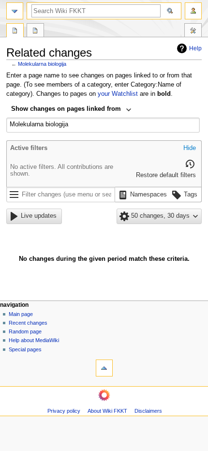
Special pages (25, 349)
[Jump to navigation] (14, 10)
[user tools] (193, 10)
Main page (21, 314)
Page (15, 31)
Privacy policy (63, 411)
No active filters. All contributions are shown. (61, 170)
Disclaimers (148, 411)
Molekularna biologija (42, 64)
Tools (193, 31)
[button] (189, 148)
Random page (25, 331)
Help (195, 48)
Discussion (35, 31)
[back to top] (104, 368)
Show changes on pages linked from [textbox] (66, 108)
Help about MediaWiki (34, 340)
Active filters (28, 148)
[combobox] (71, 110)
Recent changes (28, 323)
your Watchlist (118, 93)
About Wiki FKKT (107, 411)
